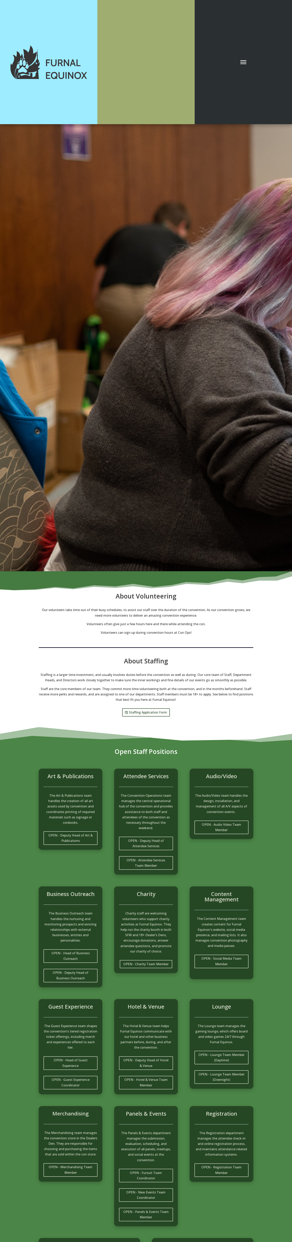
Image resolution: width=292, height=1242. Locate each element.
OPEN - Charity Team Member (146, 964)
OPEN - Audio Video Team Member (221, 827)
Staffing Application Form (148, 712)
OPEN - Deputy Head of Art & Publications (70, 838)
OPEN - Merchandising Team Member (70, 1170)
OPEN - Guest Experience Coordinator (71, 1082)
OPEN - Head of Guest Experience (71, 1063)
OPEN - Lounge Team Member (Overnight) (221, 1077)
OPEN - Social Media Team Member (221, 961)
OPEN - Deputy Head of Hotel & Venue (145, 1063)
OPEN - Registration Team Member (221, 1170)
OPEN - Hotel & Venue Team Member (146, 1082)
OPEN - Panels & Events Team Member (146, 1214)
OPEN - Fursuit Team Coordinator (146, 1175)
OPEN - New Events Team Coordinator (145, 1195)
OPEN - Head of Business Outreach (70, 956)
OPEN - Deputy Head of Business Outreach (70, 975)
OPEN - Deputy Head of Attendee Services (146, 843)
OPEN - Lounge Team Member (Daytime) (221, 1057)
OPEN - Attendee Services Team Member (146, 863)
